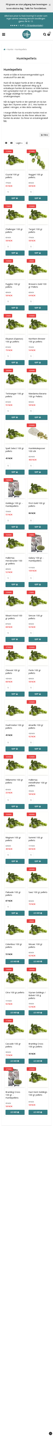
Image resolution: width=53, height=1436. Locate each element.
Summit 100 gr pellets (36, 839)
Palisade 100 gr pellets (13, 893)
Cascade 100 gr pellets (13, 1045)
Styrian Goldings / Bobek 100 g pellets (37, 995)
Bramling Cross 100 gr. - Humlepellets (13, 1094)
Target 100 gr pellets (35, 230)
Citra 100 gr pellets (15, 992)
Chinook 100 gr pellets (13, 671)
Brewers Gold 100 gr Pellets (37, 285)
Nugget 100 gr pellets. (36, 176)
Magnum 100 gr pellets (13, 839)
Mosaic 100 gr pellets (35, 945)
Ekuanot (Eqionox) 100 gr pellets (14, 340)
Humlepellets (21, 49)
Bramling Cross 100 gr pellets (36, 1045)
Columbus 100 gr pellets (14, 945)
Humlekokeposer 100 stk (37, 449)
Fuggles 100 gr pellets (13, 285)
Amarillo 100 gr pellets (36, 726)
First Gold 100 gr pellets (37, 504)
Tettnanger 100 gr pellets (15, 395)
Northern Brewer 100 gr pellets (37, 340)
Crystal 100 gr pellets (12, 176)
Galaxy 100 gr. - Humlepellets (36, 559)
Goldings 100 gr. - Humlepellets (14, 504)
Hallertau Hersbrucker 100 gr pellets (14, 560)
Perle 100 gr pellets (35, 671)
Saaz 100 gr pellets (38, 892)
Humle (10, 49)
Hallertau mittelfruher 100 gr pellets (38, 782)
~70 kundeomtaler (34, 25)
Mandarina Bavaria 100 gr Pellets (37, 395)
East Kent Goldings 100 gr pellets (38, 1093)
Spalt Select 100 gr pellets (15, 449)
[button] (49, 34)
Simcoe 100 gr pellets (36, 617)
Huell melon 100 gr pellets (15, 726)
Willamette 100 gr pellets (14, 781)
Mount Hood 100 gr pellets (14, 617)
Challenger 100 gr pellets (14, 230)
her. (5, 120)
